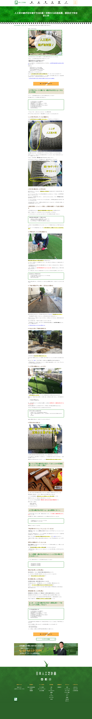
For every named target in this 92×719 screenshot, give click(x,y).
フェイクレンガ (67, 688)
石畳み (67, 697)
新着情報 (31, 690)
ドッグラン (51, 695)
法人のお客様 (41, 690)
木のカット (67, 700)
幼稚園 (51, 692)
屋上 (51, 688)
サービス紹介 (45, 3)
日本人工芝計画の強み (31, 687)
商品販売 (59, 3)
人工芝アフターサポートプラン (19, 688)
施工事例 (52, 3)
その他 (51, 699)
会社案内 (38, 3)
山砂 (34, 360)
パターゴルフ (51, 697)
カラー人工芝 (67, 690)
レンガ (67, 694)
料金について (32, 3)
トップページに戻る (46, 639)
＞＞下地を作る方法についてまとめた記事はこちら (36, 325)
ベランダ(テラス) (51, 690)
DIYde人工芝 (75, 688)
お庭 (51, 687)
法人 (51, 694)
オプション (67, 684)
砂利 (67, 687)
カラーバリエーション (41, 688)
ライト (67, 695)
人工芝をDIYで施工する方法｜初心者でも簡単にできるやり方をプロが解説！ (42, 78)
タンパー (50, 314)
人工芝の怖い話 (75, 690)
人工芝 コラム (24, 25)
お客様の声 (59, 684)
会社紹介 (31, 688)
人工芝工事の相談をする (46, 83)
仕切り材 (67, 699)
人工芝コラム (66, 3)
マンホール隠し (67, 692)
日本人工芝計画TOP (17, 25)
